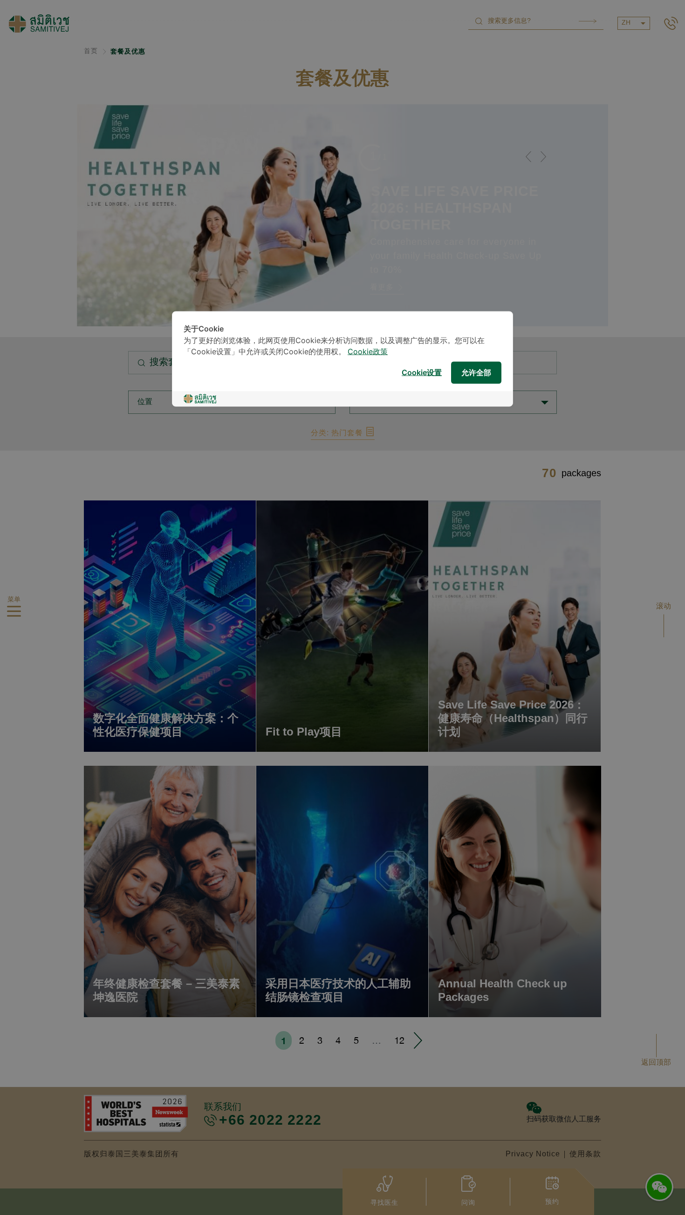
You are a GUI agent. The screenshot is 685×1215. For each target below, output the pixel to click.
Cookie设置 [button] (422, 373)
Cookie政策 (368, 352)
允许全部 (476, 373)
